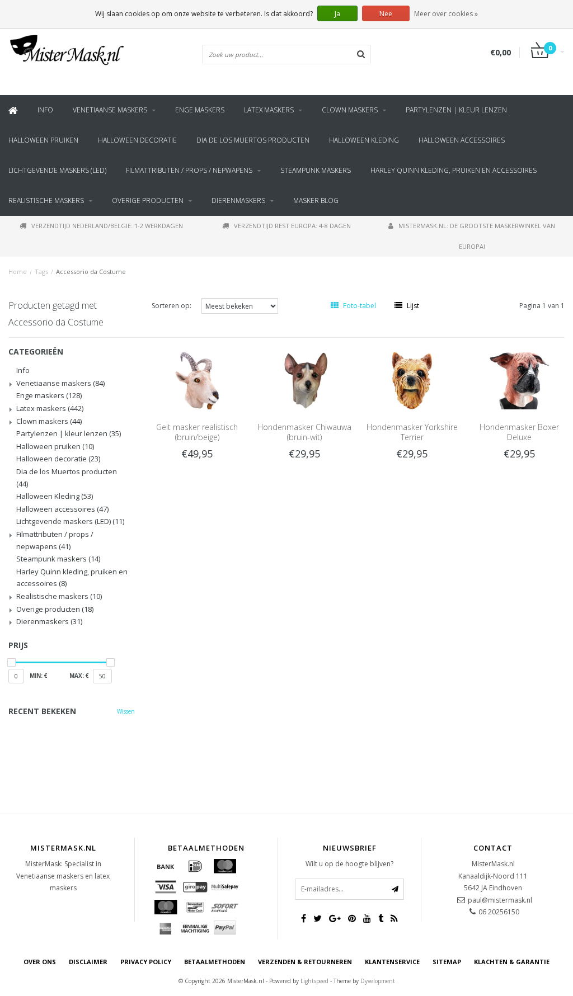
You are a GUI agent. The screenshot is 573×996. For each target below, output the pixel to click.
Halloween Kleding (364, 140)
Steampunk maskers (315, 170)
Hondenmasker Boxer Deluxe (519, 432)
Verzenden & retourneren (305, 961)
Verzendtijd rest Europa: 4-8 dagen (292, 225)
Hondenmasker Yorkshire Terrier (412, 432)
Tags (41, 271)
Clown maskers (350, 110)
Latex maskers (269, 110)
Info (45, 110)
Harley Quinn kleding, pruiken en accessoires (453, 170)
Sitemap (447, 961)
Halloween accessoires (462, 140)
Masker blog (316, 200)
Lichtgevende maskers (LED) (57, 170)
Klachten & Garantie (511, 961)
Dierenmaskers (238, 200)
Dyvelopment (377, 981)
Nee (385, 13)
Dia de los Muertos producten (252, 140)
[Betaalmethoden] (166, 866)
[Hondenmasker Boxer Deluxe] (519, 380)
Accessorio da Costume (91, 271)
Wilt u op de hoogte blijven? (349, 863)
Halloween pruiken (43, 140)
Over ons (40, 961)
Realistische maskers (46, 200)
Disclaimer (88, 961)
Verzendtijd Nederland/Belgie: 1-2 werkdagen (107, 225)
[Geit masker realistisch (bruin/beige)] (197, 380)
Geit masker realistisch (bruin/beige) (197, 432)
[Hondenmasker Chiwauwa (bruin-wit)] (304, 380)
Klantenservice (392, 961)
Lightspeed (314, 981)
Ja (337, 13)
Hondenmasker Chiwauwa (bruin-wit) (304, 432)
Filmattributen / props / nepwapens (189, 170)
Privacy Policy (145, 961)
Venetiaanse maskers (110, 110)
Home (17, 271)
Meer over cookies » (446, 13)
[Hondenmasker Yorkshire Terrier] (411, 380)
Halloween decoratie (137, 140)
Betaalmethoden (214, 961)
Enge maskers (199, 110)
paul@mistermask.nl (500, 900)
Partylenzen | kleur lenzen (456, 110)
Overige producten (148, 200)
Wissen (126, 711)
